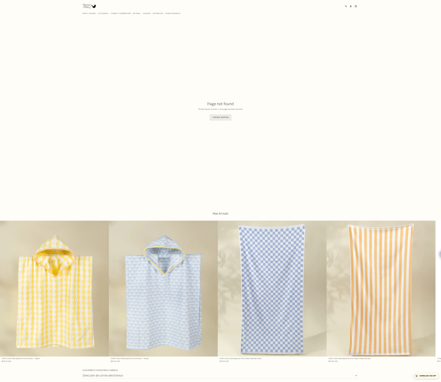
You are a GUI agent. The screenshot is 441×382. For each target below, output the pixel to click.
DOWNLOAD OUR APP (428, 376)
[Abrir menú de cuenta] (350, 6)
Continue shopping (220, 117)
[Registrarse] (356, 375)
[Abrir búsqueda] (345, 6)
